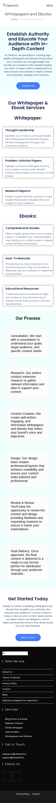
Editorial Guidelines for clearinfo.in (20, 700)
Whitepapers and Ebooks (18, 736)
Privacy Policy (9, 683)
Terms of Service (11, 677)
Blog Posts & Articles (16, 719)
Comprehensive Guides (22, 228)
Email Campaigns (14, 727)
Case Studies (12, 732)
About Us (7, 672)
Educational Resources (22, 289)
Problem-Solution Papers (23, 161)
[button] (28, 85)
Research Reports (17, 191)
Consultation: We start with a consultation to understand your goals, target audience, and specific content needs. (26, 343)
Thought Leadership (19, 130)
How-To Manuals (18, 258)
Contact (6, 689)
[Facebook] (7, 776)
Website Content (14, 723)
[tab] (28, 343)
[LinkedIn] (16, 776)
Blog (4, 694)
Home (14, 19)
